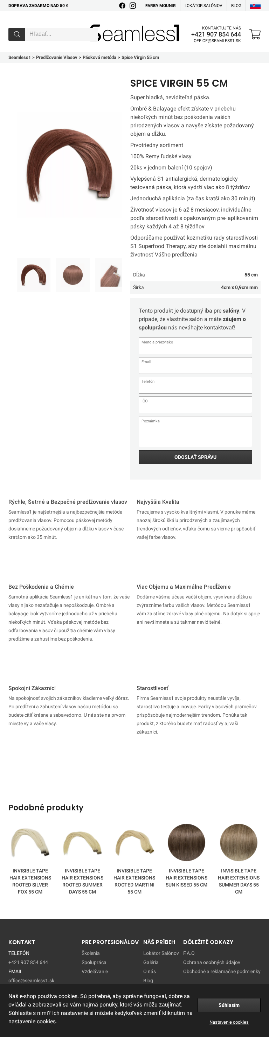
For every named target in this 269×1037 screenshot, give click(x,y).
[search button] (16, 34)
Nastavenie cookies (229, 1022)
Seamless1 (100, 22)
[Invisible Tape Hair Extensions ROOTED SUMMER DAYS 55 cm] (82, 844)
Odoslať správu (195, 457)
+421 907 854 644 (216, 34)
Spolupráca (94, 962)
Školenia (91, 953)
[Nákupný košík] (255, 34)
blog (236, 5)
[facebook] (122, 5)
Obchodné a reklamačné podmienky (222, 971)
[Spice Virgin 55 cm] (33, 275)
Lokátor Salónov (161, 953)
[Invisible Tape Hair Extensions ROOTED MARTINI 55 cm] (135, 844)
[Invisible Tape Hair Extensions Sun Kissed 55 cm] (186, 844)
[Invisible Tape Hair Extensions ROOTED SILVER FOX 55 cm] (30, 844)
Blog (148, 980)
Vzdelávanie (95, 971)
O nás (149, 971)
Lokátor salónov (203, 5)
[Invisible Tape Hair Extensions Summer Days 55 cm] (239, 844)
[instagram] (132, 5)
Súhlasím (229, 1005)
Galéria (151, 962)
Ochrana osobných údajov (211, 962)
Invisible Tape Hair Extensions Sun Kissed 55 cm (186, 878)
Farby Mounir (160, 5)
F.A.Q (189, 953)
